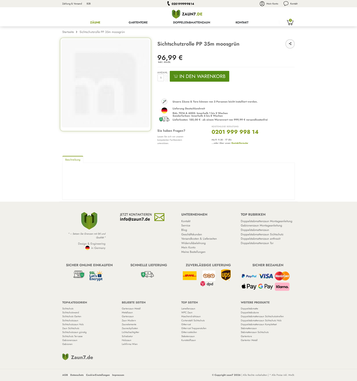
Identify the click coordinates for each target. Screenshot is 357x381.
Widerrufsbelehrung (193, 243)
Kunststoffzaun (188, 340)
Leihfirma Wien (130, 344)
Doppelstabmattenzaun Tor (257, 243)
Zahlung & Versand (72, 3)
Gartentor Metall (249, 340)
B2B (89, 3)
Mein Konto (272, 3)
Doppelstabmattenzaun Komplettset (259, 324)
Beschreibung (72, 159)
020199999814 (183, 4)
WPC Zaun (186, 312)
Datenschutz (77, 375)
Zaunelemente (129, 324)
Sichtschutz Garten (71, 316)
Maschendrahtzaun (191, 316)
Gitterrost (186, 324)
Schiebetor (127, 336)
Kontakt (294, 3)
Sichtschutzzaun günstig (74, 332)
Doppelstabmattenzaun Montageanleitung (266, 221)
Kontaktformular (239, 143)
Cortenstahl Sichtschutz (193, 320)
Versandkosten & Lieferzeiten (199, 238)
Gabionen (67, 344)
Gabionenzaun (69, 340)
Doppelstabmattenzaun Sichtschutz (262, 234)
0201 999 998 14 (235, 132)
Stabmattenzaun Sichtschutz (255, 332)
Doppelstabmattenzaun (191, 22)
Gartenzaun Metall (131, 308)
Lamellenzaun (188, 308)
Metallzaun (127, 312)
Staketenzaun (188, 336)
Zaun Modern (129, 320)
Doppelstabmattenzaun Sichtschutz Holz (261, 320)
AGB (65, 375)
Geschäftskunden (191, 234)
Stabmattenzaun (249, 328)
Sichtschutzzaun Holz (73, 324)
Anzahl (162, 72)
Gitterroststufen (189, 332)
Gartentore (138, 22)
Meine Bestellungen (193, 252)
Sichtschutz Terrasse (72, 336)
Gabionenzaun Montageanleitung (261, 225)
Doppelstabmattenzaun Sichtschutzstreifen (262, 316)
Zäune (95, 22)
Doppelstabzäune (250, 312)
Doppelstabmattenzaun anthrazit (260, 238)
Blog (184, 230)
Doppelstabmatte (249, 308)
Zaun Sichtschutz (70, 328)
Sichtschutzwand (70, 312)
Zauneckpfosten (130, 328)
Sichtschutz (67, 308)
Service (185, 225)
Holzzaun (126, 340)
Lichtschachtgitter (130, 332)
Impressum (118, 375)
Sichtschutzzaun (70, 320)
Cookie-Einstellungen (98, 375)
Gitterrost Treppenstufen (193, 328)
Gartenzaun (128, 316)
